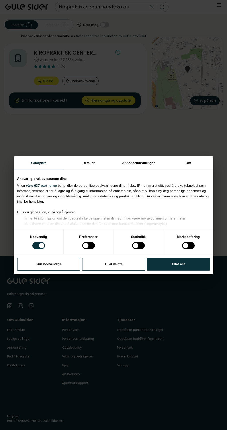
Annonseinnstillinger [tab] (138, 163)
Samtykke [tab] (38, 163)
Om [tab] (188, 163)
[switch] (88, 245)
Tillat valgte (113, 264)
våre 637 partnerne (41, 185)
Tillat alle (178, 264)
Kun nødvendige (48, 264)
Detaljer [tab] (88, 163)
